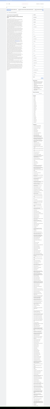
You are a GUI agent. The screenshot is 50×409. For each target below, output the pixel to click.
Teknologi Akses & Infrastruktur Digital (37, 356)
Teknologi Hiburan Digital (36, 374)
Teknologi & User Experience (36, 355)
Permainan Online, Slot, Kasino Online (37, 292)
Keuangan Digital (35, 222)
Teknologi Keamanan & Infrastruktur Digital (38, 378)
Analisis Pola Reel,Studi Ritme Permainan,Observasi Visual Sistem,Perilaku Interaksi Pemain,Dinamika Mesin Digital (38, 136)
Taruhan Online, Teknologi (36, 344)
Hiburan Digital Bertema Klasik (36, 191)
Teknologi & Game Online (36, 349)
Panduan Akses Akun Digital (36, 242)
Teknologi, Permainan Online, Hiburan (37, 388)
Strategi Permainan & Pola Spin (36, 335)
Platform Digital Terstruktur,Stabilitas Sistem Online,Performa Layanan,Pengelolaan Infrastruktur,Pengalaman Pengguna (38, 297)
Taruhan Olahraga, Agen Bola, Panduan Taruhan (38, 343)
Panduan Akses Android (36, 243)
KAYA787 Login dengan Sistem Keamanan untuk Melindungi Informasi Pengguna (32, 0)
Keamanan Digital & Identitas (36, 211)
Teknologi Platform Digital (36, 379)
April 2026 (34, 100)
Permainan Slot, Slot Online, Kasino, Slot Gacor (38, 295)
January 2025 (35, 118)
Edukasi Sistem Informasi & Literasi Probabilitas (38, 159)
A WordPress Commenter (36, 93)
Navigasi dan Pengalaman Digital (37, 237)
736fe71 (8, 18)
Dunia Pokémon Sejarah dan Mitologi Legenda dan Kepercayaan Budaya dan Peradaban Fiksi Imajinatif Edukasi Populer (38, 156)
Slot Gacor (35, 36)
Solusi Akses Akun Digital (36, 322)
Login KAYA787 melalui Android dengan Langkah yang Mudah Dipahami (12, 9)
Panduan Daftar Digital (36, 249)
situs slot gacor (35, 60)
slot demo (34, 55)
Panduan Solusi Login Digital (36, 276)
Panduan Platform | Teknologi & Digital (37, 267)
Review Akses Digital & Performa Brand (37, 302)
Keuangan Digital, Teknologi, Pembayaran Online (38, 223)
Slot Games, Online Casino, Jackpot (37, 312)
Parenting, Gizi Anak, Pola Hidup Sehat (37, 280)
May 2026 (34, 99)
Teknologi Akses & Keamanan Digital (37, 357)
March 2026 (35, 101)
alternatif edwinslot (35, 129)
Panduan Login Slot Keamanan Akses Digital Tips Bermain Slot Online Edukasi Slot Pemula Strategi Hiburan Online (38, 255)
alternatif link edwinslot (36, 130)
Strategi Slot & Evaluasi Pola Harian (37, 339)
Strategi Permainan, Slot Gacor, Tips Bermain (38, 336)
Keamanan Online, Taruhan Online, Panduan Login (38, 213)
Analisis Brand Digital (36, 131)
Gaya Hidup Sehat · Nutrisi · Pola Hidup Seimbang (38, 190)
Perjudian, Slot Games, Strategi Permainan (38, 286)
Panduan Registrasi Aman (36, 268)
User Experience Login (36, 405)
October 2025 (35, 107)
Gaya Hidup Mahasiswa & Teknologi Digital (38, 189)
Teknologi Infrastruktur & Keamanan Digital (38, 377)
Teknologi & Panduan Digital (36, 351)
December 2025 (35, 105)
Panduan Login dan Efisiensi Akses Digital (38, 253)
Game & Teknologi (35, 171)
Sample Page (24, 7)
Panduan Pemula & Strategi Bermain (37, 260)
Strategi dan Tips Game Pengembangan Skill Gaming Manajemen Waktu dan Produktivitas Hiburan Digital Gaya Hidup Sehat (38, 333)
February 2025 (35, 117)
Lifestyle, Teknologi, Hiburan (36, 224)
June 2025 (34, 112)
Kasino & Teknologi (35, 199)
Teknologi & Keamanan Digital (36, 350)
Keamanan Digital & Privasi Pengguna (37, 212)
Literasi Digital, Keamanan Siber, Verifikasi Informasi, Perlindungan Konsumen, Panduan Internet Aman (38, 229)
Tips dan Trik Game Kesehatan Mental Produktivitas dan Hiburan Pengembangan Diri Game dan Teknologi (38, 394)
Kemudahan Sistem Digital (36, 217)
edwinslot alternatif (35, 161)
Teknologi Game (35, 369)
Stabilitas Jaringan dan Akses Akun (37, 325)
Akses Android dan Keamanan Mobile (37, 125)
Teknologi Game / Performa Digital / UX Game (38, 370)
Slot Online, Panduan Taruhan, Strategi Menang (38, 319)
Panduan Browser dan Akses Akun (37, 248)
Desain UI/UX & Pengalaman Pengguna (37, 154)
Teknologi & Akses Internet (36, 345)
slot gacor (34, 24)
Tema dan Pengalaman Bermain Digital (37, 389)
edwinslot (34, 160)
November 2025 (35, 106)
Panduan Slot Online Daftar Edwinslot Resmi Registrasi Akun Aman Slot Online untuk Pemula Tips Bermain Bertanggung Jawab (38, 272)
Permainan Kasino (35, 287)
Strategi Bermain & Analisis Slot (37, 326)
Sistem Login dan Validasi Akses (37, 305)
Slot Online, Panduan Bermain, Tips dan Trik (38, 315)
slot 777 (34, 48)
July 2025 (34, 111)
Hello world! (40, 93)
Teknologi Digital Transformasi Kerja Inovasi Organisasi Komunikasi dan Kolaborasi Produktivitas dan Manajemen (38, 362)
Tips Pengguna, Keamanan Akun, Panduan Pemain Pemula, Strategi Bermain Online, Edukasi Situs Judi (38, 397)
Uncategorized (35, 404)
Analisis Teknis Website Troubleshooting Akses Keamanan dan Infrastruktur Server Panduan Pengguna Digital (38, 141)
